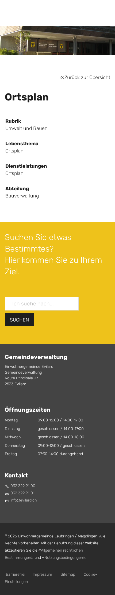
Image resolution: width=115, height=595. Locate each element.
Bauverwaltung (22, 196)
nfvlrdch (24, 500)
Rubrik (13, 121)
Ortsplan (14, 173)
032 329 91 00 (22, 486)
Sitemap (68, 574)
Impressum (42, 574)
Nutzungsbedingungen (63, 557)
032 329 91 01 (22, 493)
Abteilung (17, 189)
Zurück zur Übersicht (87, 77)
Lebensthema (22, 144)
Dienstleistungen (26, 166)
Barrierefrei (15, 574)
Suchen (19, 320)
